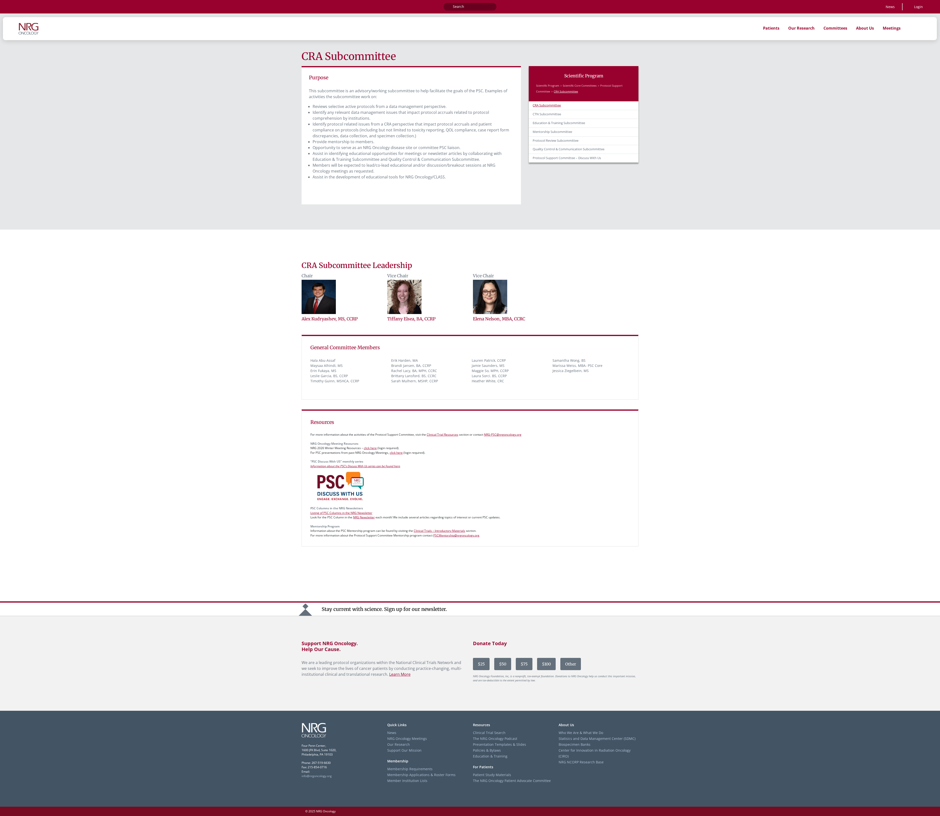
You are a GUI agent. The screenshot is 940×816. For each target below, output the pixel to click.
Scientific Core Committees (580, 85)
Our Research (398, 744)
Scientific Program (547, 85)
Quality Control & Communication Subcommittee (568, 149)
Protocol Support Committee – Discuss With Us (567, 158)
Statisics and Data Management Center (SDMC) (597, 738)
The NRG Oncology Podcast (495, 738)
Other (570, 664)
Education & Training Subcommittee (559, 123)
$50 (502, 664)
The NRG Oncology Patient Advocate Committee (512, 780)
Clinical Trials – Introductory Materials (439, 531)
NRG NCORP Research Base (581, 762)
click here (370, 448)
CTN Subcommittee (547, 114)
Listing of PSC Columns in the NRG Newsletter (341, 513)
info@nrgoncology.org (317, 776)
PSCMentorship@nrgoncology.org (456, 535)
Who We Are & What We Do (581, 732)
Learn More (400, 674)
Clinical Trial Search (489, 732)
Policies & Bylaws (487, 750)
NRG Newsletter (364, 517)
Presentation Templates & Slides (499, 744)
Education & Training (490, 756)
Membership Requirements (410, 769)
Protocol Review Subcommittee (555, 141)
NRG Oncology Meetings (407, 738)
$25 (481, 664)
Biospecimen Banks (574, 744)
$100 (546, 664)
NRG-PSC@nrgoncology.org (502, 434)
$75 (524, 664)
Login (918, 6)
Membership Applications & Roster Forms (421, 774)
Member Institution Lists (407, 780)
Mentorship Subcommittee (552, 132)
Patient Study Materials (492, 774)
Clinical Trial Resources (442, 434)
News (890, 6)
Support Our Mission (404, 750)
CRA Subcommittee (547, 105)
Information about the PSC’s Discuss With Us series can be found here (355, 466)
